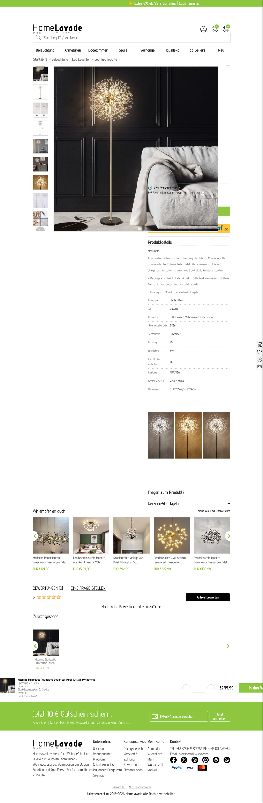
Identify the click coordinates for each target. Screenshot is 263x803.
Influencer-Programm (107, 770)
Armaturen (73, 50)
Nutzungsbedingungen (140, 787)
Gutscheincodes (103, 764)
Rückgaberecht (134, 748)
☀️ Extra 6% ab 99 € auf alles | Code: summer (164, 3)
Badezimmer (98, 50)
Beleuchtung (45, 50)
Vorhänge (147, 50)
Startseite (40, 59)
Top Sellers (196, 50)
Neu (221, 50)
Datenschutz (118, 787)
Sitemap (98, 775)
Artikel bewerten (208, 597)
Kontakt (152, 770)
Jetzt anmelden (219, 716)
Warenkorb (155, 754)
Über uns (99, 748)
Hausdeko (172, 50)
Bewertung (131, 764)
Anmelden (154, 748)
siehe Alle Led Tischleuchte (214, 511)
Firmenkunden (133, 770)
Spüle (123, 50)
